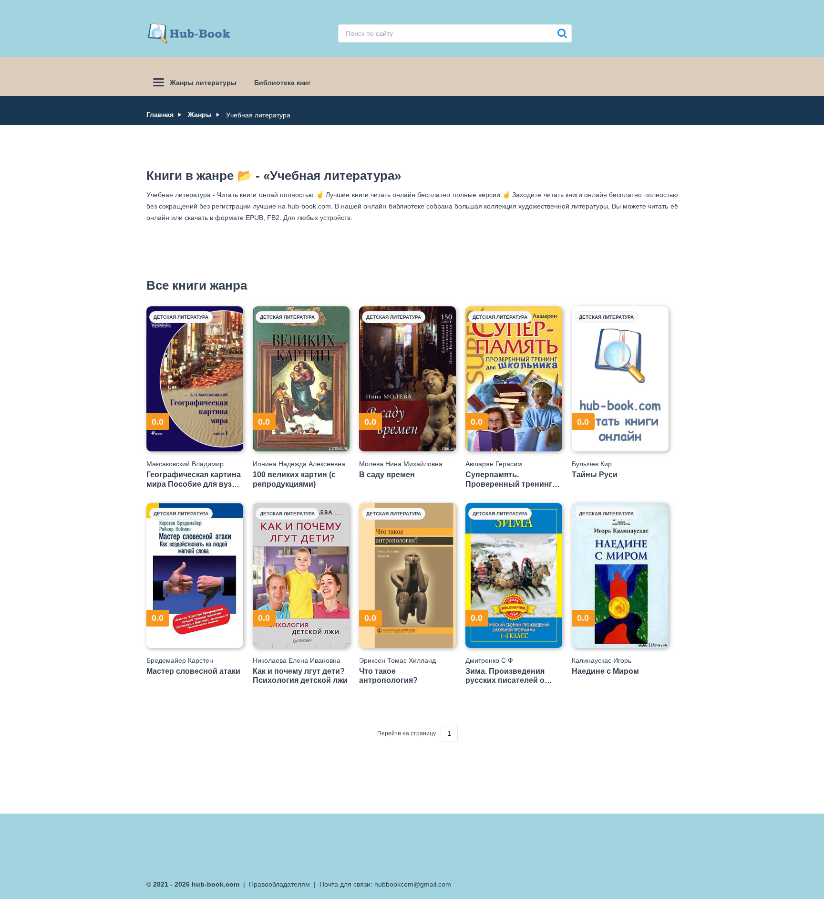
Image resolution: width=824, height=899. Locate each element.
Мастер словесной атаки (193, 671)
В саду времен (387, 474)
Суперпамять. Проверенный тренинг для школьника (508, 479)
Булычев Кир (592, 464)
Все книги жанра (196, 285)
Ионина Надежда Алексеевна (299, 464)
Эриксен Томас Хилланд (397, 660)
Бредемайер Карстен (179, 660)
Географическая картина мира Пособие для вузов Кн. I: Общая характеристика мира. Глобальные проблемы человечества (193, 479)
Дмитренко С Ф (489, 660)
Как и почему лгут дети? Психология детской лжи (300, 675)
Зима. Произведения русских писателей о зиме (505, 676)
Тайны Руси (595, 474)
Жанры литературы (203, 82)
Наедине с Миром (605, 671)
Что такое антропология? (388, 675)
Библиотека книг (282, 82)
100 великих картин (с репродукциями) (294, 479)
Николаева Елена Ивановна (296, 660)
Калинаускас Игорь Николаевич (601, 660)
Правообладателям (279, 884)
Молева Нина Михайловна (401, 464)
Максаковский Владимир (185, 464)
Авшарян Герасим (493, 464)
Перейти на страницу (406, 733)
